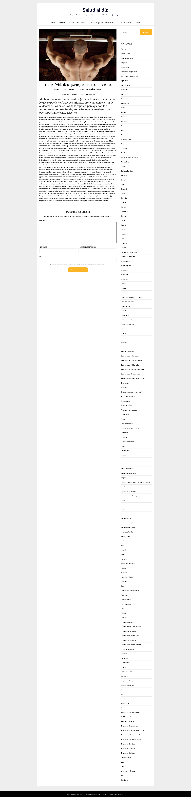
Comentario (45, 220)
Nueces (123, 568)
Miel (122, 545)
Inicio (53, 23)
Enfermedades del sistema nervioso (132, 369)
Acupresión (124, 63)
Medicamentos (126, 518)
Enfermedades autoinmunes (130, 356)
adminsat (91, 94)
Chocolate (124, 211)
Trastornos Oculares (128, 753)
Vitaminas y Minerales (128, 771)
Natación (124, 559)
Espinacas (124, 387)
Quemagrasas (125, 663)
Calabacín (124, 189)
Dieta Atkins (125, 311)
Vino (122, 762)
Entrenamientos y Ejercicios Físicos (132, 378)
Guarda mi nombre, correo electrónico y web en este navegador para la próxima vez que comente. (78, 264)
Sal (122, 694)
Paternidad (124, 595)
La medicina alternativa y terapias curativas (135, 482)
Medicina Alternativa (128, 527)
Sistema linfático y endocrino (130, 712)
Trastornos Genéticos (128, 744)
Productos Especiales (128, 649)
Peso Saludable (126, 604)
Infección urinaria (127, 469)
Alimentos (124, 99)
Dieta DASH (125, 315)
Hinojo (123, 446)
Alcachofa (124, 90)
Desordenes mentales (128, 302)
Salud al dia (95, 10)
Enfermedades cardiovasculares (131, 360)
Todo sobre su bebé (127, 721)
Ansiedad (124, 121)
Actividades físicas (127, 58)
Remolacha (124, 676)
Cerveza (123, 207)
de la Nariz (124, 275)
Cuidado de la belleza (128, 257)
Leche (123, 500)
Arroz (123, 135)
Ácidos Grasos (126, 53)
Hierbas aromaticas (127, 442)
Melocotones (125, 536)
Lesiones (124, 505)
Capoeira (124, 198)
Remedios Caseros (127, 672)
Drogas (123, 333)
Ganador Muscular (127, 424)
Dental (123, 284)
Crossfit (123, 247)
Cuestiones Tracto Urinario (130, 252)
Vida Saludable (125, 23)
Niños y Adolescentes (128, 563)
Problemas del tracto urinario (130, 636)
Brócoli (123, 180)
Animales (124, 117)
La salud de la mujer (127, 487)
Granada (124, 437)
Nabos (123, 554)
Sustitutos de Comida (128, 717)
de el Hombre (125, 261)
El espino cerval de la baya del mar (132, 338)
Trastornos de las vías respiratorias (132, 730)
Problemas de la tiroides (129, 631)
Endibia (123, 347)
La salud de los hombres (128, 491)
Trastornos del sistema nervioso (131, 735)
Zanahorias (125, 780)
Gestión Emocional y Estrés (130, 428)
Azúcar (123, 166)
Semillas (123, 708)
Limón (123, 509)
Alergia (123, 94)
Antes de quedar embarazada (102, 23)
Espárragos (125, 383)
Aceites (123, 49)
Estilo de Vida (125, 401)
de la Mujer (124, 270)
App (122, 130)
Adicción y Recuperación (129, 71)
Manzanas (124, 514)
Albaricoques (125, 85)
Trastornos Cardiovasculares (130, 726)
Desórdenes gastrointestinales (131, 297)
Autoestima (125, 162)
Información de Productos (129, 473)
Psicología (124, 658)
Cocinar (123, 234)
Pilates (123, 613)
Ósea (122, 586)
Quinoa (123, 667)
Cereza (123, 202)
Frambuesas (125, 414)
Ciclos (123, 220)
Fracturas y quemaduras (129, 410)
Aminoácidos (125, 103)
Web (41, 256)
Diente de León (126, 306)
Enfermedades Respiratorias (130, 374)
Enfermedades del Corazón (130, 365)
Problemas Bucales (127, 622)
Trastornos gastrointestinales (131, 739)
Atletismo (124, 153)
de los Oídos (125, 279)
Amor (123, 108)
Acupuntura (125, 67)
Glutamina (124, 432)
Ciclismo (124, 216)
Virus (122, 766)
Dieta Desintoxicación (128, 320)
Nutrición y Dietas (127, 577)
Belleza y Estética (127, 171)
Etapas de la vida (126, 405)
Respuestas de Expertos (129, 681)
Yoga (122, 775)
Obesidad (124, 581)
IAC (122, 460)
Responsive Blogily (107, 794)
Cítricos (123, 229)
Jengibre (124, 478)
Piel (122, 608)
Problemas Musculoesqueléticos (131, 645)
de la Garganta (126, 265)
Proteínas (124, 654)
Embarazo (124, 342)
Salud (71, 23)
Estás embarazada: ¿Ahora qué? (131, 392)
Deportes (124, 288)
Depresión (124, 293)
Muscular (124, 550)
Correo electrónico (87, 247)
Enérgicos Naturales (127, 351)
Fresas (123, 419)
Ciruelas (123, 225)
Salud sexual (125, 703)
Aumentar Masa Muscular (129, 157)
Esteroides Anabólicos (128, 396)
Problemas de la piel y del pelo (131, 626)
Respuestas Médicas (127, 685)
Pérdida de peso (126, 599)
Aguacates (124, 81)
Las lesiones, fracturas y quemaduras (133, 496)
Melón (123, 541)
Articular (124, 144)
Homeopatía (125, 451)
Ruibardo (124, 690)
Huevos (123, 455)
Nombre (43, 247)
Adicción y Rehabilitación (129, 76)
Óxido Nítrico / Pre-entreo (130, 590)
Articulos (124, 148)
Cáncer (62, 23)
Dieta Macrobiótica (127, 324)
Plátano (123, 618)
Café (122, 184)
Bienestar (124, 175)
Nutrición (81, 23)
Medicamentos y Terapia (129, 523)
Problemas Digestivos (128, 640)
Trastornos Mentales (128, 748)
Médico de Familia (127, 532)
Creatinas (124, 243)
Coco (122, 238)
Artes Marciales (126, 139)
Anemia (123, 112)
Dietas (123, 329)
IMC (122, 464)
